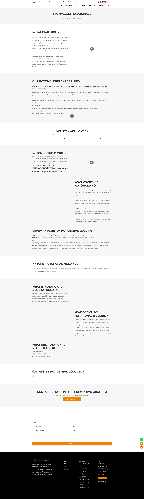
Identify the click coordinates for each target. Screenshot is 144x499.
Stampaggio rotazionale (76, 18)
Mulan (64, 18)
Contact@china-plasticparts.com (76, 1)
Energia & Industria (102, 138)
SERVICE (69, 18)
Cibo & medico (41, 138)
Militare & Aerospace (61, 138)
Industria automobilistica (82, 138)
